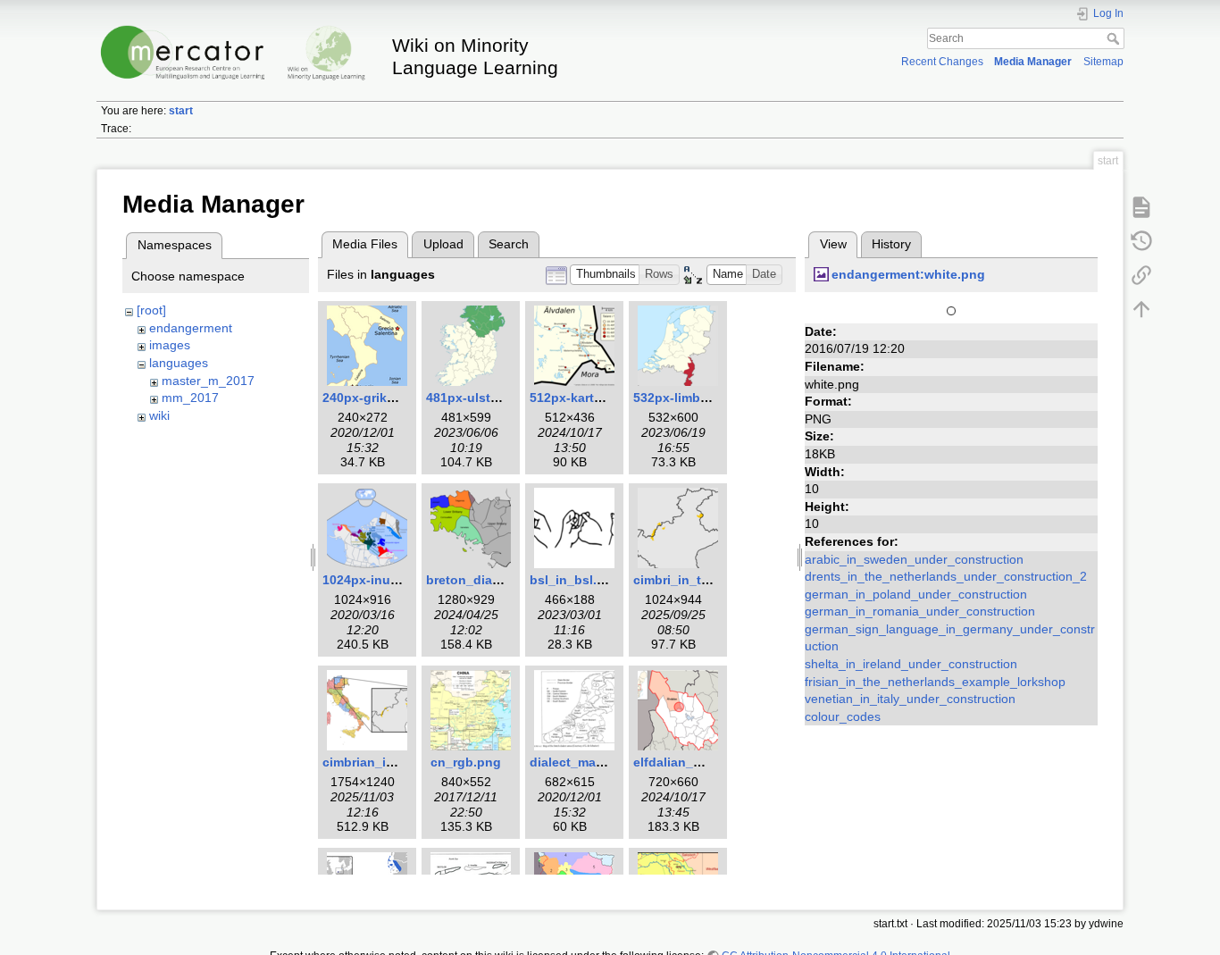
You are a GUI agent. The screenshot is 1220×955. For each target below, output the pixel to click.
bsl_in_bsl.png (575, 580)
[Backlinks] (1141, 274)
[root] (151, 310)
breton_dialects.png (487, 580)
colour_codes (843, 716)
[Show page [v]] (1141, 206)
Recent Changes (942, 61)
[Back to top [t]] (1141, 308)
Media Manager (1033, 61)
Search (1115, 38)
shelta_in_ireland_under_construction (911, 664)
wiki (159, 415)
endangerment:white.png (908, 274)
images (169, 345)
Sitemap (1103, 61)
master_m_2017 (208, 380)
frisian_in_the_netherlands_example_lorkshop (935, 681)
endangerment (190, 328)
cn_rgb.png (465, 762)
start (181, 111)
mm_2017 (190, 397)
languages (178, 363)
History (891, 244)
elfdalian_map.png (690, 762)
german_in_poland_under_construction (916, 594)
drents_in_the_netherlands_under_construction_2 (946, 576)
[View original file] (951, 309)
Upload (443, 244)
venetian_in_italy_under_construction (910, 698)
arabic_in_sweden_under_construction (914, 559)
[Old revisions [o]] (1141, 240)
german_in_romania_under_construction (920, 611)
